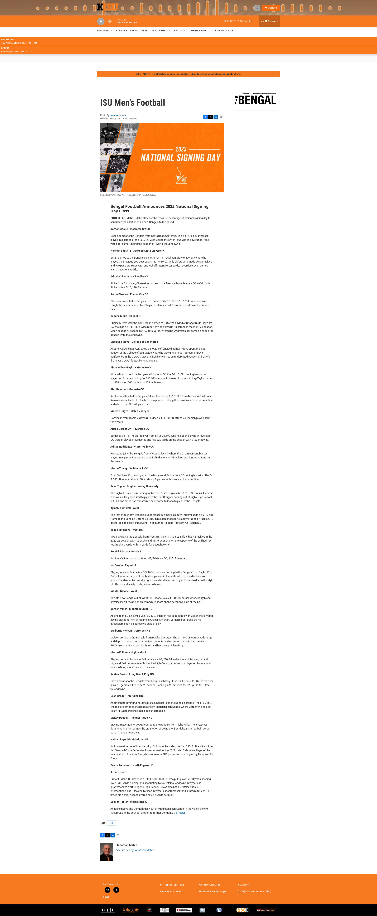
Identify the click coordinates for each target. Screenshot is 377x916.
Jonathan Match (118, 115)
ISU (111, 823)
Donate (272, 7)
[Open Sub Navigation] (112, 30)
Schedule (121, 30)
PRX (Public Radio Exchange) (212, 891)
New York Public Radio (170, 891)
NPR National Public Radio (172, 885)
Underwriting (199, 30)
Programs (103, 30)
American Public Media (209, 885)
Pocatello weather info (47, 66)
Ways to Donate (223, 30)
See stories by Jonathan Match (135, 850)
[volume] (109, 21)
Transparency (159, 30)
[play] (101, 21)
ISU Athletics (244, 885)
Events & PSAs (138, 30)
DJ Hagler (179, 812)
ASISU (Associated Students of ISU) (254, 891)
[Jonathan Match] (106, 852)
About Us (179, 30)
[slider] (114, 21)
